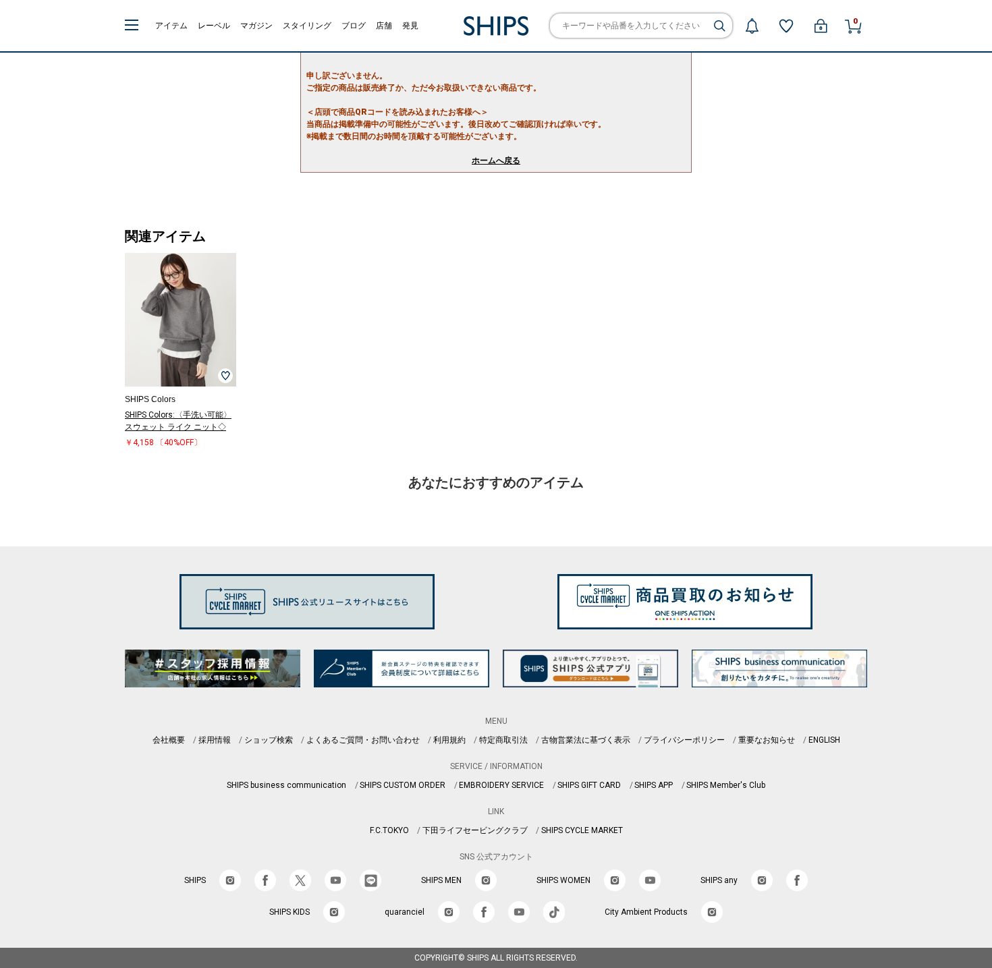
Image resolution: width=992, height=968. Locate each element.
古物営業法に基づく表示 (585, 740)
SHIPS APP (653, 785)
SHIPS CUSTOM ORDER (402, 785)
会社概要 (169, 740)
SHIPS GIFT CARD (589, 785)
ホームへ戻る (496, 160)
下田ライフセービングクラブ (475, 830)
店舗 (384, 25)
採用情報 (214, 740)
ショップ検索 (268, 740)
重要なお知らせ (766, 740)
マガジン (256, 25)
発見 (410, 25)
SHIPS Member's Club (725, 785)
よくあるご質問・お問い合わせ (363, 740)
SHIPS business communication (286, 785)
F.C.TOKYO (389, 830)
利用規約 (449, 740)
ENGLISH (824, 740)
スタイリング (307, 25)
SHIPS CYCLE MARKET (582, 830)
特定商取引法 (503, 740)
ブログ (353, 25)
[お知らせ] (752, 25)
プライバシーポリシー (684, 740)
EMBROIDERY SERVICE (501, 785)
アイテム (171, 25)
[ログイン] (820, 25)
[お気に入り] (786, 25)
